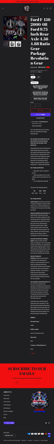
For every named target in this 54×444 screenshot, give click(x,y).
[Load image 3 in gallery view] (18, 44)
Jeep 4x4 (5, 414)
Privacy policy (29, 440)
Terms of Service (7, 401)
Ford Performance (7, 405)
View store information (37, 125)
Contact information (44, 440)
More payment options (40, 117)
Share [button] (33, 353)
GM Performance (7, 408)
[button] (2, 8)
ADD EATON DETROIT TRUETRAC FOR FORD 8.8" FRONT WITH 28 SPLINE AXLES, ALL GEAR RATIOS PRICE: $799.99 (40, 87)
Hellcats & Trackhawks (8, 411)
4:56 (33, 77)
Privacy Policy (6, 395)
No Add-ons (34, 82)
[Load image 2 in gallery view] (12, 44)
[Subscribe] (38, 382)
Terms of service (36, 440)
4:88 (39, 77)
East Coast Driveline (10, 440)
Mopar (5, 417)
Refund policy (6, 398)
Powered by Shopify (17, 440)
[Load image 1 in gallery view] (6, 44)
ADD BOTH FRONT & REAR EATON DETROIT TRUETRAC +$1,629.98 (40, 99)
